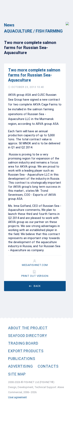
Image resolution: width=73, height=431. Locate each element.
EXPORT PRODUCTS (26, 351)
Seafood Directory (27, 335)
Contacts (48, 366)
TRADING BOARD (23, 343)
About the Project (28, 328)
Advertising (20, 366)
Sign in (64, 21)
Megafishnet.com (35, 265)
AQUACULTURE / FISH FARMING (33, 31)
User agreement (17, 397)
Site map (17, 374)
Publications (21, 358)
